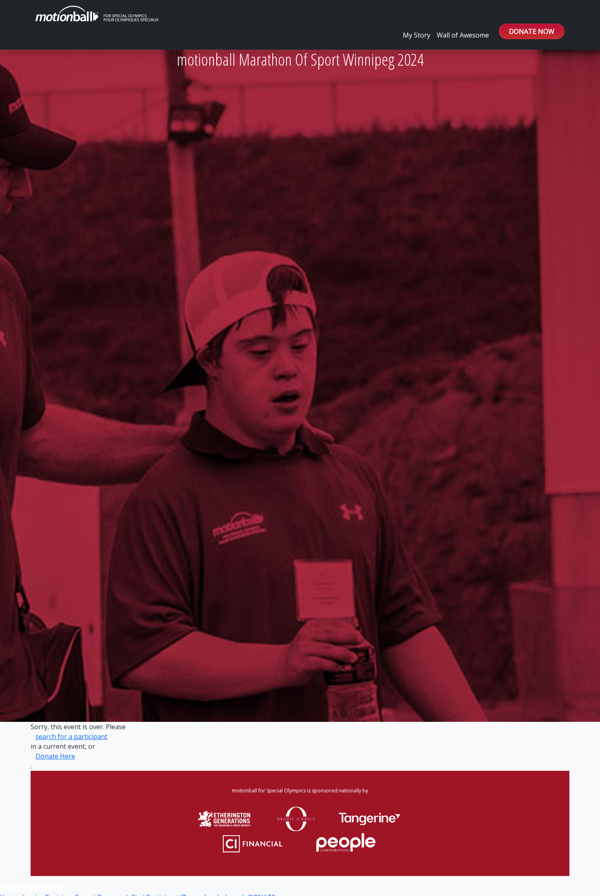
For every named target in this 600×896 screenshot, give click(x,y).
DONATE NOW (531, 31)
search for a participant (71, 736)
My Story (416, 35)
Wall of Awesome (463, 35)
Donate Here (55, 756)
